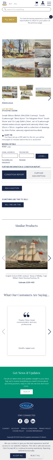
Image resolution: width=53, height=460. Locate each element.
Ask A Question (12, 188)
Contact (5, 428)
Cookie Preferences (34, 431)
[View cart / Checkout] (36, 2)
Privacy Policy (45, 428)
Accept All (18, 456)
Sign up (26, 392)
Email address (8, 152)
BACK (11, 20)
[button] (3, 55)
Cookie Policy (18, 431)
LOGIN (42, 5)
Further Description (38, 174)
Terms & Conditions (29, 428)
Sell (15, 4)
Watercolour (7, 103)
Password (24, 152)
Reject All (35, 456)
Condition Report (14, 175)
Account (15, 428)
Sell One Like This (13, 205)
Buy (10, 4)
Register (22, 160)
